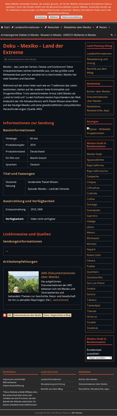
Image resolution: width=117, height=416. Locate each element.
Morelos (91, 244)
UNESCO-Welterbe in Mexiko (79, 35)
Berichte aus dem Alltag (97, 70)
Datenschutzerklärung (13, 385)
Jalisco (90, 227)
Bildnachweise (9, 382)
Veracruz (92, 316)
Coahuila (92, 193)
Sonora (91, 294)
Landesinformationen (27, 27)
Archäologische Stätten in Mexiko (20, 35)
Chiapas (91, 182)
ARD (10, 315)
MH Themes (77, 413)
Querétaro (93, 272)
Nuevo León (94, 255)
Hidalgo (91, 221)
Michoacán (93, 238)
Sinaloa (91, 288)
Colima (91, 199)
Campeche (93, 176)
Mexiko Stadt (94, 154)
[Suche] (113, 35)
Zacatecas (92, 328)
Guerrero (92, 215)
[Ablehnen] (113, 10)
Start (7, 27)
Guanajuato (93, 210)
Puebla (91, 266)
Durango (92, 204)
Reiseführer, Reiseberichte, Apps (98, 108)
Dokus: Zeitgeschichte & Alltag (57, 315)
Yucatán (91, 322)
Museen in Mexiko (51, 35)
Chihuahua (93, 187)
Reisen (103, 27)
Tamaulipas (93, 305)
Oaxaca (91, 260)
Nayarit (91, 249)
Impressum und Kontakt (14, 379)
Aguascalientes (95, 159)
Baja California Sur (97, 171)
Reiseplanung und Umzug (97, 61)
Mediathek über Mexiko (77, 27)
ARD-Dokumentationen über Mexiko (58, 275)
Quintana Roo (95, 277)
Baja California (95, 165)
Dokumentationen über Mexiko (22, 59)
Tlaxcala (91, 311)
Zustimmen (41, 17)
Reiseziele (53, 27)
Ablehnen (54, 17)
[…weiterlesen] (59, 300)
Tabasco (92, 300)
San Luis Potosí (95, 283)
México (91, 232)
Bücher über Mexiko (98, 91)
